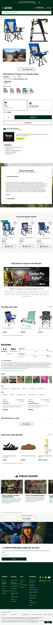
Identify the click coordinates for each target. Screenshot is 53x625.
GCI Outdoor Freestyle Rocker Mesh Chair (26, 238)
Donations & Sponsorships (4, 583)
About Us (3, 580)
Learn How (20, 129)
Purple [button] (20, 243)
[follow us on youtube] (49, 577)
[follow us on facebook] (40, 577)
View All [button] (50, 306)
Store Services (13, 588)
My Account (13, 590)
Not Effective (21, 356)
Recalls (30, 600)
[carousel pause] (39, 2)
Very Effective (49, 356)
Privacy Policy (13, 614)
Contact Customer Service (14, 594)
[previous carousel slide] (15, 2)
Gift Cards (13, 599)
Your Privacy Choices (36, 614)
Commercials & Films (6, 590)
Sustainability (4, 586)
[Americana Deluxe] (6, 91)
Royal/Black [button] (4, 243)
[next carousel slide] (38, 2)
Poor (20, 351)
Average (35, 351)
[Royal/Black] (25, 91)
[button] (26, 69)
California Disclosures (47, 614)
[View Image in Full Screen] (14, 30)
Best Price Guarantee (33, 589)
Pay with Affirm (13, 601)
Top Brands (22, 587)
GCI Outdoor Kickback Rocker (44, 238)
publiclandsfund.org (34, 621)
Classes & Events (14, 580)
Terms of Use (3, 614)
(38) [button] (20, 76)
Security (30, 605)
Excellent (50, 351)
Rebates (21, 582)
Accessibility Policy (25, 614)
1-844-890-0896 (29, 618)
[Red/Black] (19, 91)
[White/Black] (32, 91)
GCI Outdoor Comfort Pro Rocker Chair (8, 238)
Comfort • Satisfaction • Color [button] (20, 78)
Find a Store (22, 580)
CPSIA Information (32, 595)
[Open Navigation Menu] (2, 8)
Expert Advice (32, 580)
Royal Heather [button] (40, 243)
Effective (35, 356)
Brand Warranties (32, 602)
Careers (3, 588)
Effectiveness (22, 354)
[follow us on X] (46, 577)
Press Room (4, 593)
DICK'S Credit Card (14, 586)
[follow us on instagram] (43, 577)
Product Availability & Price (33, 593)
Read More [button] (8, 194)
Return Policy (31, 582)
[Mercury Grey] (12, 91)
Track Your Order (14, 596)
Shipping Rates (32, 587)
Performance (22, 348)
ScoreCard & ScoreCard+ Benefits (15, 583)
